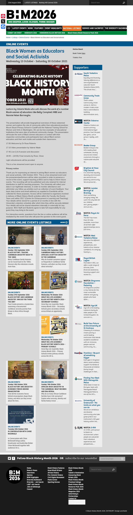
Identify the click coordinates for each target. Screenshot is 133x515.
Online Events (24, 37)
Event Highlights (53, 28)
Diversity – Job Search (35, 482)
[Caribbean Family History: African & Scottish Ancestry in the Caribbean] (54, 236)
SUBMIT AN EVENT (15, 33)
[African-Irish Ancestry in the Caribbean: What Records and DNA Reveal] (54, 370)
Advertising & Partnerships (73, 494)
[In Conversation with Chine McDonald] (21, 415)
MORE (62, 222)
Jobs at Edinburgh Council (33, 487)
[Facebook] (3, 26)
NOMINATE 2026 (31, 33)
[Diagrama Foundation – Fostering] (78, 281)
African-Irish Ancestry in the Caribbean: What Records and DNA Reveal (53, 389)
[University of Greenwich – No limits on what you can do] (78, 401)
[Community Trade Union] (78, 96)
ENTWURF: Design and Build (116, 511)
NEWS (30, 28)
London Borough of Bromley (91, 190)
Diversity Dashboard (34, 479)
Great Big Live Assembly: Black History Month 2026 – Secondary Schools (53, 299)
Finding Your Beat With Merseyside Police (91, 380)
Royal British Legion (89, 259)
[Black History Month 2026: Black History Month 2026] (31, 17)
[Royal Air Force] (78, 213)
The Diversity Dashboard (117, 28)
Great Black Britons (55, 470)
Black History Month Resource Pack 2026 (83, 33)
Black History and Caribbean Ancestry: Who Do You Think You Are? (20, 299)
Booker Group (90, 145)
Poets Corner (52, 479)
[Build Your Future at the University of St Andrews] (78, 324)
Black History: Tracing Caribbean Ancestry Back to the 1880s (20, 254)
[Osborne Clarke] (78, 121)
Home (8, 37)
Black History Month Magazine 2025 (75, 490)
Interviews (31, 472)
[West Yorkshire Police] (78, 236)
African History (53, 472)
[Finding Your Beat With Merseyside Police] (78, 379)
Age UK (94, 305)
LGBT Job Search (33, 484)
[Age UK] (78, 307)
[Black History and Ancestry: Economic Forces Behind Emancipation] (21, 370)
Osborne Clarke (91, 121)
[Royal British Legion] (78, 260)
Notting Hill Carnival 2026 (48, 2)
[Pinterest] (3, 16)
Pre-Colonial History (55, 475)
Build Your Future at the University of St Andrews (92, 325)
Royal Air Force (91, 214)
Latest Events (19, 28)
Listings (15, 37)
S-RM (93, 427)
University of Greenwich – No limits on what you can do (92, 404)
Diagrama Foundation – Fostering (92, 283)
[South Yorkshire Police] (78, 74)
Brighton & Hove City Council (91, 169)
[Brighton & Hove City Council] (78, 169)
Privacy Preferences (77, 502)
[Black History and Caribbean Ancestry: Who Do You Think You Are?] (21, 280)
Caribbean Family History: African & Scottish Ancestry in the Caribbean (53, 254)
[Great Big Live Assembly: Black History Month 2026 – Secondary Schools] (54, 280)
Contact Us (72, 498)
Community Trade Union (91, 96)
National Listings (72, 28)
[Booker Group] (78, 145)
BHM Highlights (33, 477)
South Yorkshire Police (91, 74)
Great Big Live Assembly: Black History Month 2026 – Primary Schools (53, 344)
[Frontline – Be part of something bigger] (78, 353)
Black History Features (56, 468)
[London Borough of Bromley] (78, 189)
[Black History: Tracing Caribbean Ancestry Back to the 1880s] (21, 236)
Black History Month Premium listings (75, 480)
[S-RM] (78, 427)
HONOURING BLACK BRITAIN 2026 (52, 33)
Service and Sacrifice (92, 28)
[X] (3, 21)
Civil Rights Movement (56, 477)
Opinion (30, 475)
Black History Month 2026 (75, 469)
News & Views (32, 470)
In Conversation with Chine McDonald (20, 432)
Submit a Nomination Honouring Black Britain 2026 (76, 475)
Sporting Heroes (54, 482)
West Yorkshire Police (90, 236)
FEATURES (38, 28)
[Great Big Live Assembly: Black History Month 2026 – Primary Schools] (54, 325)
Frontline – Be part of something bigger (92, 355)
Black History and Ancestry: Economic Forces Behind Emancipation (20, 389)
